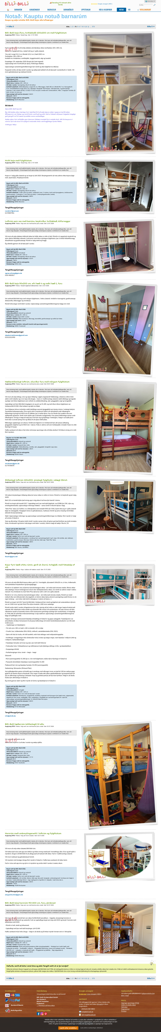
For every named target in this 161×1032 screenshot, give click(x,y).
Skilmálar (124, 1007)
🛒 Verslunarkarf (144, 9)
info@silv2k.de (10, 716)
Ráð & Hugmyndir (105, 9)
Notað (121, 9)
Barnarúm (18, 9)
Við (129, 9)
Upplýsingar (85, 9)
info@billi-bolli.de (87, 1012)
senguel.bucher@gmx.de (14, 895)
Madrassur (51, 9)
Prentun (123, 1011)
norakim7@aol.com (12, 211)
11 (88, 26)
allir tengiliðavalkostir (89, 1015)
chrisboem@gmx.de (12, 463)
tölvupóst (100, 1004)
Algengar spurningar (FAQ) (130, 1003)
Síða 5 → (150, 26)
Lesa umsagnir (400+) (90, 994)
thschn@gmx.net (11, 556)
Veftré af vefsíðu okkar (128, 1005)
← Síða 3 (10, 26)
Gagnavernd (125, 1009)
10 (86, 26)
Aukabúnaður (34, 9)
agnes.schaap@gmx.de (13, 273)
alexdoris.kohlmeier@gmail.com (16, 335)
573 (93, 26)
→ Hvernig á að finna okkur (46, 1005)
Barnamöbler (68, 9)
